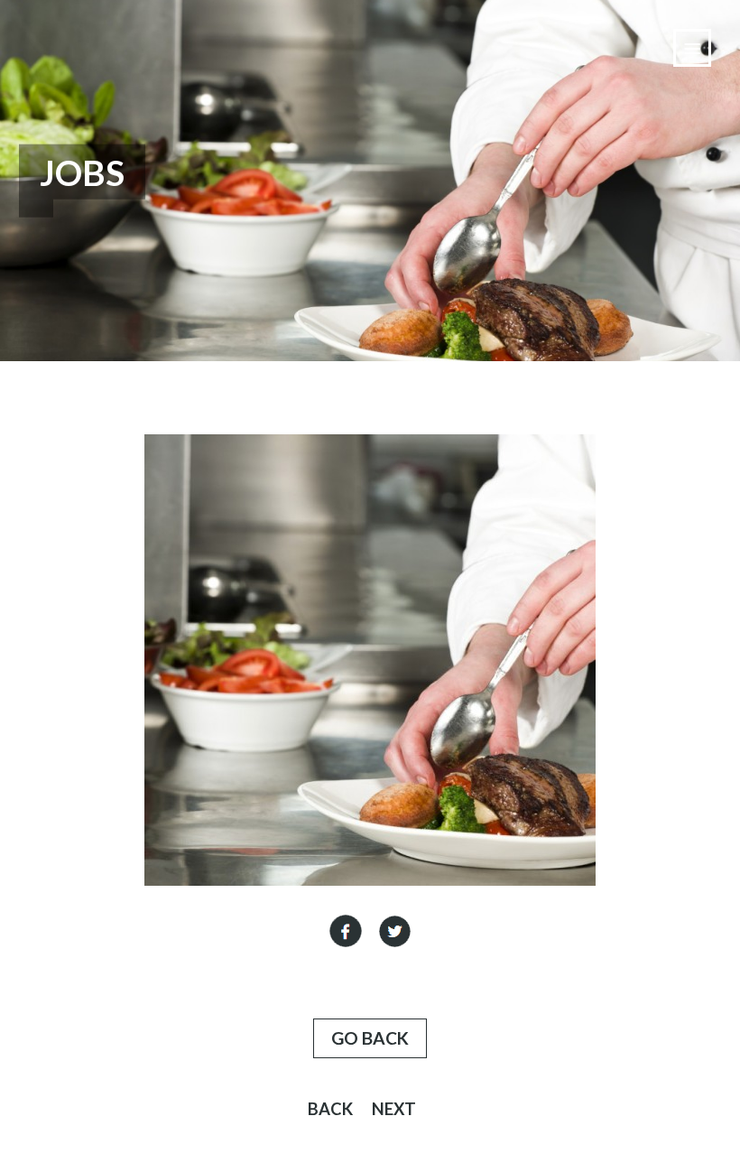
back (330, 1109)
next (394, 1109)
